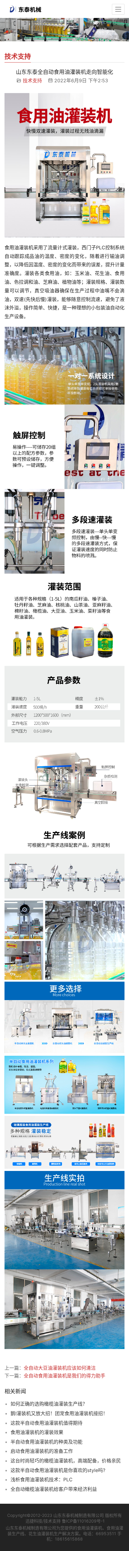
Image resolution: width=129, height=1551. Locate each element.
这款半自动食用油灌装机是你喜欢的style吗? (57, 1470)
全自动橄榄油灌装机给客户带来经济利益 (53, 1489)
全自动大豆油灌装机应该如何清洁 (60, 1368)
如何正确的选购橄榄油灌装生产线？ (48, 1404)
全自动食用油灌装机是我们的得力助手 (64, 1376)
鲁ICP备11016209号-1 (83, 1520)
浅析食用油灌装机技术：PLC (41, 1479)
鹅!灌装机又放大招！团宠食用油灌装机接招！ (59, 1413)
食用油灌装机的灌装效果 (36, 1432)
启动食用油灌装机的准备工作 (41, 1451)
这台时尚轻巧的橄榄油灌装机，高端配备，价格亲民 (65, 1461)
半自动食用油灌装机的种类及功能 (46, 1442)
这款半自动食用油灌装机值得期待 (46, 1423)
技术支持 (32, 80)
